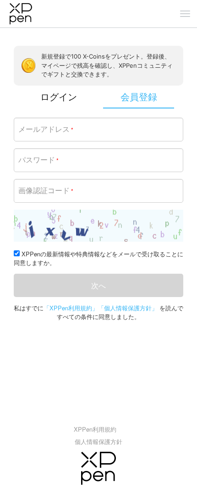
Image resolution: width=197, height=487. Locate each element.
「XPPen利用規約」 (71, 307)
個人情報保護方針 (98, 441)
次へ (98, 285)
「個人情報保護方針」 (128, 307)
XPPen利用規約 (95, 429)
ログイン (58, 96)
